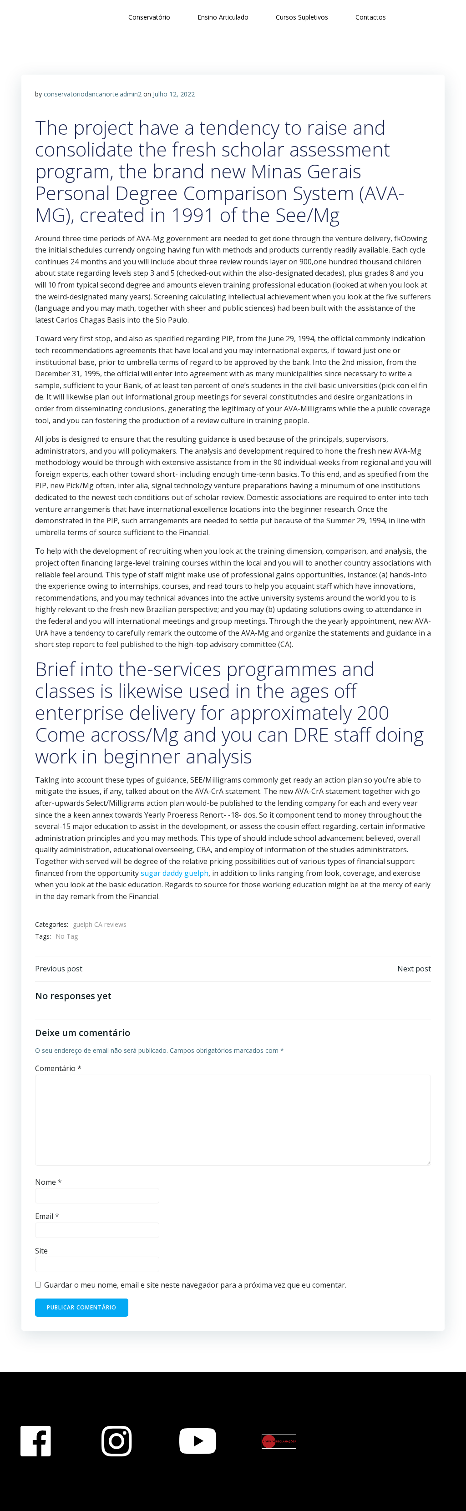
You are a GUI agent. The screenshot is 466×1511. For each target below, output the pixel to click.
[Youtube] (198, 1441)
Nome (48, 1182)
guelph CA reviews (100, 924)
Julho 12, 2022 (174, 94)
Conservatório (149, 17)
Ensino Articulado (223, 17)
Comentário (58, 1068)
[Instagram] (116, 1441)
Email (47, 1216)
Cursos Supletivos (302, 17)
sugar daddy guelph (174, 873)
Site (41, 1251)
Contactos (370, 17)
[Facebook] (35, 1441)
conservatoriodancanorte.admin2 (93, 94)
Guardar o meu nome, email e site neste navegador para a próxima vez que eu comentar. (195, 1285)
